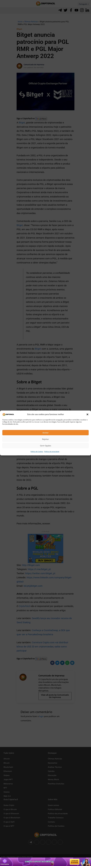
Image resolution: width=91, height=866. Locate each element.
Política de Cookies (37, 452)
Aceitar (46, 432)
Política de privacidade (51, 452)
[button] (87, 414)
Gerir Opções (45, 445)
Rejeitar (45, 439)
